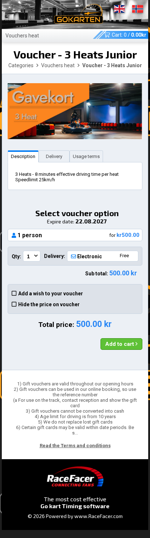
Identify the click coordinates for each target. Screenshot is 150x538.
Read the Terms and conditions (75, 445)
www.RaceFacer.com (98, 516)
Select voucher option (77, 216)
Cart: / (129, 35)
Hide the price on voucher (49, 304)
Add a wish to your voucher (50, 293)
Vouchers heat (22, 36)
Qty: (16, 256)
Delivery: (54, 256)
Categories (20, 65)
